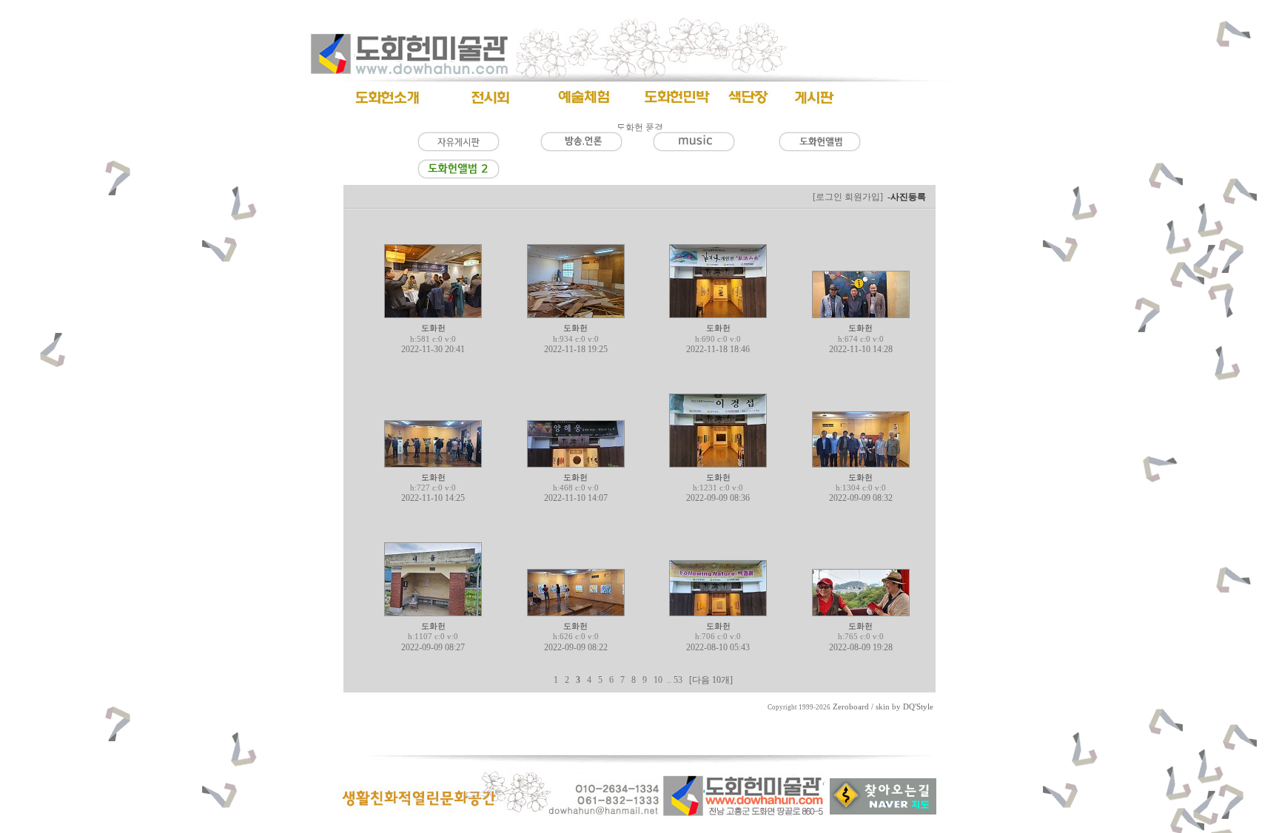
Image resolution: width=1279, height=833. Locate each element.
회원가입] (865, 197)
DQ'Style (918, 707)
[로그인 (827, 197)
